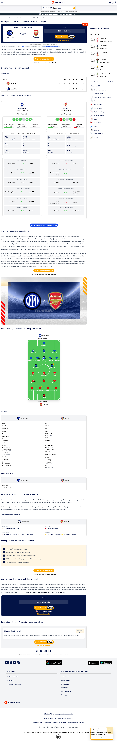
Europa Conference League (102, 97)
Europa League (98, 93)
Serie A (96, 126)
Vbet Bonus (64, 687)
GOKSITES (11, 671)
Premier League (99, 115)
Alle (18, 114)
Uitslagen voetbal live (14, 684)
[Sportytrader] (2, 18)
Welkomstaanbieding (64, 40)
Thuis (22, 114)
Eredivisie (97, 101)
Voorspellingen (9, 17)
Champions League (26, 17)
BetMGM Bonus (66, 691)
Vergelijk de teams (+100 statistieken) (44, 225)
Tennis (104, 82)
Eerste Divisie (98, 104)
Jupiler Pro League (100, 112)
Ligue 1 (96, 130)
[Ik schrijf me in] (110, 2)
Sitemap (81, 722)
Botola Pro (97, 137)
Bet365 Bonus (65, 680)
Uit (26, 114)
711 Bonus (64, 695)
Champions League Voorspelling (51, 46)
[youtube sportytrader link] (7, 662)
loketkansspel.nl (89, 732)
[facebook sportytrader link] (11, 662)
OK (102, 738)
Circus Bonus (65, 684)
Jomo (22, 46)
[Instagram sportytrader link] (18, 662)
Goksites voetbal (12, 677)
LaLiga (96, 119)
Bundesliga (97, 123)
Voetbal (17, 17)
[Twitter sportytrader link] (14, 662)
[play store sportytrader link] (106, 663)
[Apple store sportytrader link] (94, 663)
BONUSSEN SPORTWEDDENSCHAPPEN (74, 671)
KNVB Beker (98, 108)
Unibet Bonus (65, 677)
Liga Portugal (98, 133)
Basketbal (111, 82)
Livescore (10, 680)
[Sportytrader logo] (58, 702)
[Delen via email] (45, 651)
